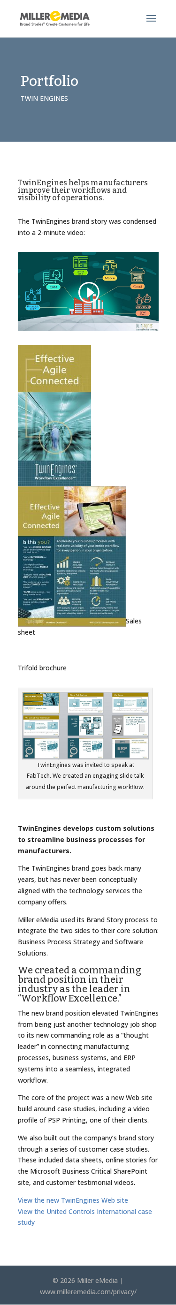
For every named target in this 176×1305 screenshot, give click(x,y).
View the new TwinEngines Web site (73, 1200)
